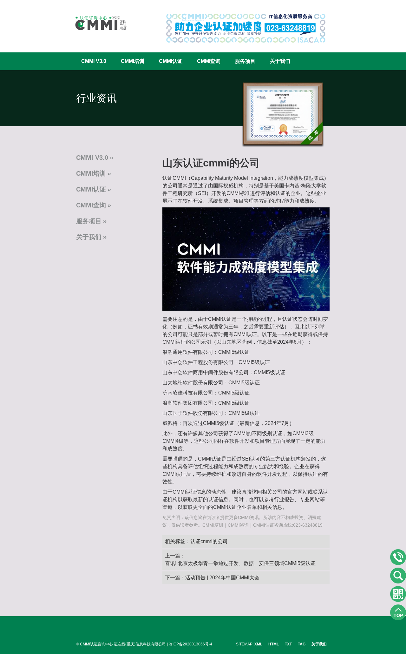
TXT (288, 644)
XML (258, 644)
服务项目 (245, 61)
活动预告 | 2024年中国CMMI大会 (222, 577)
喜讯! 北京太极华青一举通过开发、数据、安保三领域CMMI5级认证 (240, 563)
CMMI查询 (208, 61)
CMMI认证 (170, 61)
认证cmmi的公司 (209, 541)
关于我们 (280, 61)
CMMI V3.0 (93, 61)
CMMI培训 (132, 61)
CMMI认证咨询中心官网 (96, 23)
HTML (273, 644)
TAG (301, 644)
